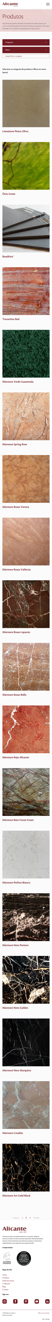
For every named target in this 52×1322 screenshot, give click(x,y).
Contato (5, 1290)
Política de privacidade (44, 1313)
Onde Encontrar (8, 1281)
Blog (4, 1287)
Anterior (16, 1218)
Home (4, 1275)
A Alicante (6, 1284)
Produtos (5, 1278)
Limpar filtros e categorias (13, 56)
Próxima (36, 1218)
